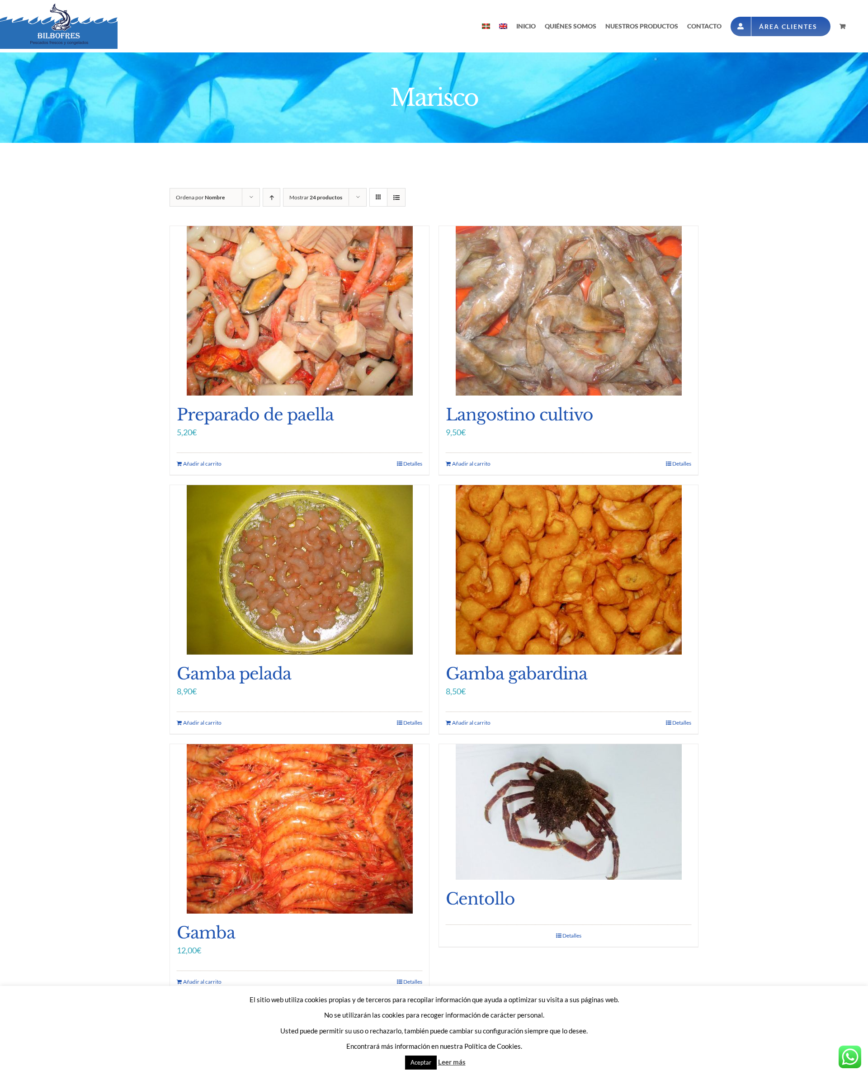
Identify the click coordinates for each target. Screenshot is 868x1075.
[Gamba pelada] (299, 570)
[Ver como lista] (396, 197)
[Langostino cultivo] (568, 311)
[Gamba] (299, 829)
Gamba (206, 933)
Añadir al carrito (202, 463)
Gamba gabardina (516, 674)
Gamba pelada (234, 674)
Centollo (480, 899)
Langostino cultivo (519, 415)
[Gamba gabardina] (568, 570)
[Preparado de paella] (299, 311)
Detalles (412, 463)
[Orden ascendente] (271, 197)
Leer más (452, 1062)
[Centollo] (568, 812)
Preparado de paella (255, 415)
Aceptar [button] (420, 1062)
